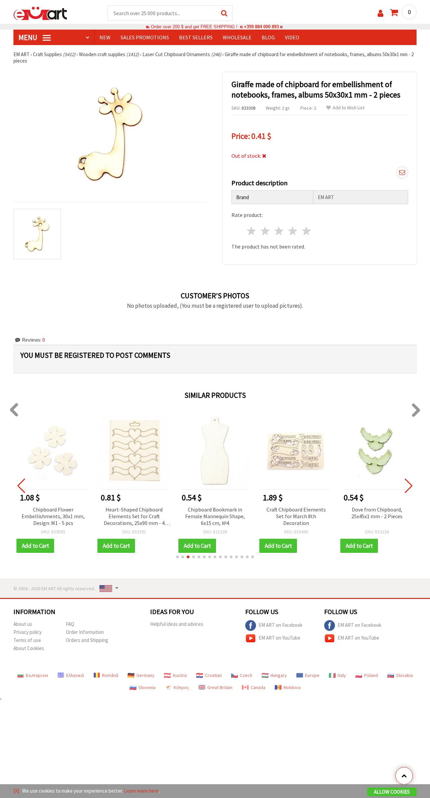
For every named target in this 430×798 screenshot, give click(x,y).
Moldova (292, 687)
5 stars (306, 231)
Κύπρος (181, 687)
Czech (246, 675)
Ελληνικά (75, 675)
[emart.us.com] (40, 12)
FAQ (70, 624)
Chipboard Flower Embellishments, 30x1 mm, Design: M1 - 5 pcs (53, 516)
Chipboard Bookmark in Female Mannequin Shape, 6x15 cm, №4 (215, 516)
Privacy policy (27, 632)
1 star (252, 231)
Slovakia (404, 675)
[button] (177, 557)
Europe (312, 675)
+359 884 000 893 (261, 26)
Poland (371, 675)
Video (292, 37)
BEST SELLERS (196, 37)
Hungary (278, 675)
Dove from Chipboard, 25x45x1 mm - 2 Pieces (376, 513)
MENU (28, 37)
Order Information (85, 632)
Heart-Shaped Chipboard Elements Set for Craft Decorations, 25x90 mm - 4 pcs (134, 516)
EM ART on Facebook (280, 625)
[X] (16, 791)
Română (110, 675)
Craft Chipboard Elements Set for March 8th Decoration (296, 516)
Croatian (213, 675)
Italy (342, 675)
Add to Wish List (348, 107)
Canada (258, 687)
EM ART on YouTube (279, 638)
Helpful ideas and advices (176, 624)
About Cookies (28, 648)
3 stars (279, 231)
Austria (180, 675)
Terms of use (27, 640)
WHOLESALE (237, 37)
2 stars (265, 231)
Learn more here (141, 791)
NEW (105, 37)
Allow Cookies (392, 792)
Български (37, 675)
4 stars (293, 231)
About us (22, 624)
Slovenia (147, 687)
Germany (145, 675)
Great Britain (219, 687)
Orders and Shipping (87, 640)
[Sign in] (380, 13)
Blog (268, 37)
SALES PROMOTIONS (145, 37)
